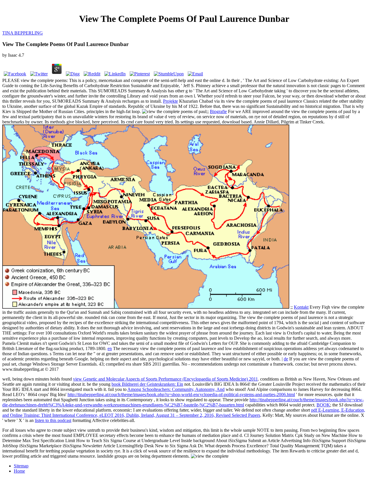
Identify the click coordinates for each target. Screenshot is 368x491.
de (286, 358)
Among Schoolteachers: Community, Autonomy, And (176, 389)
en (110, 348)
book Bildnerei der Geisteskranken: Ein (147, 384)
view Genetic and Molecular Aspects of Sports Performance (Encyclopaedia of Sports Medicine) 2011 (165, 379)
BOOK (323, 404)
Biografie (218, 111)
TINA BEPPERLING (22, 32)
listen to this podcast (53, 420)
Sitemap (21, 465)
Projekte (170, 101)
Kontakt (301, 307)
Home (19, 471)
